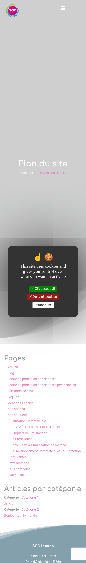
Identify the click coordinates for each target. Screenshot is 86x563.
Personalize (43, 305)
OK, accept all (44, 289)
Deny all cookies (44, 297)
